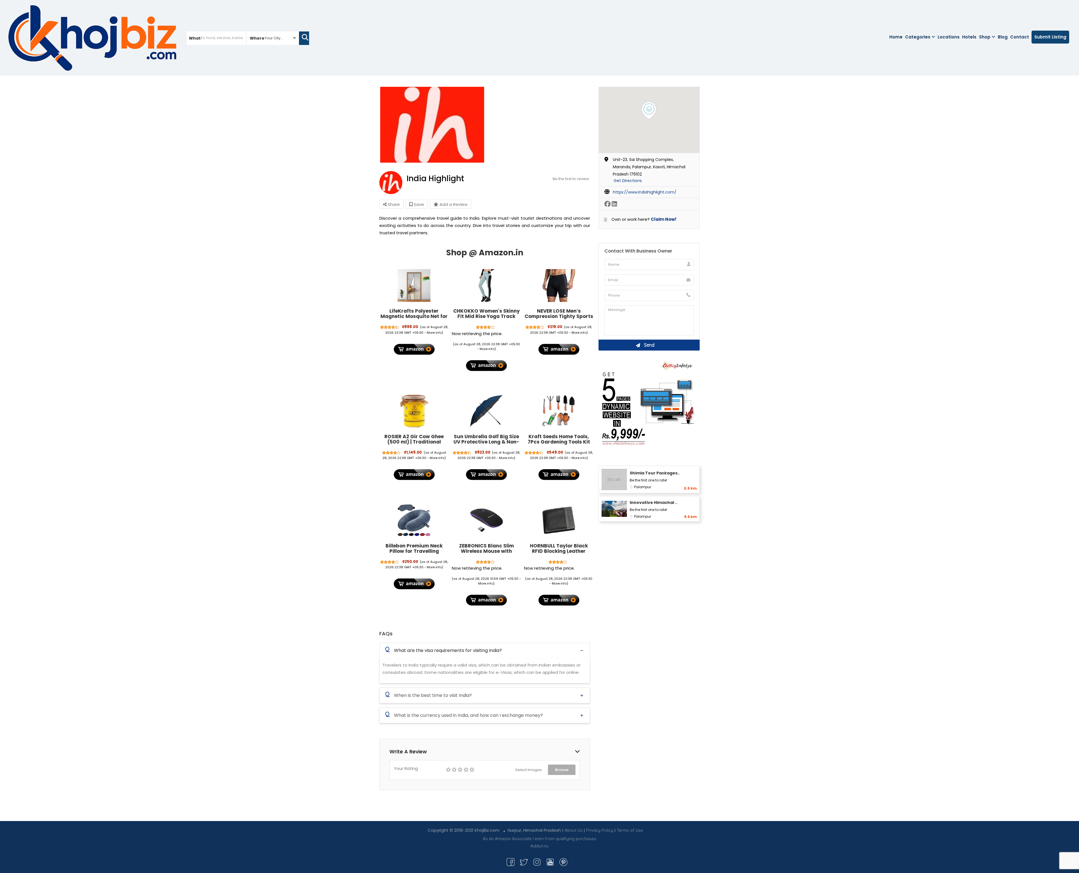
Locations (949, 37)
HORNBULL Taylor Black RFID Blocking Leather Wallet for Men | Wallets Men (558, 553)
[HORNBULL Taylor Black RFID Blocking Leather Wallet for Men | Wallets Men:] (559, 520)
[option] (432, 125)
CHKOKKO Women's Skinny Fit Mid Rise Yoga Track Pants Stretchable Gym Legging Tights (486, 319)
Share (393, 204)
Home (896, 37)
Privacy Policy (599, 830)
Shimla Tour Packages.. (655, 473)
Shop (984, 37)
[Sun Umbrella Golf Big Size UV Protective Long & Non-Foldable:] (486, 411)
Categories (917, 37)
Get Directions (628, 180)
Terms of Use (630, 830)
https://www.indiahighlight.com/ (644, 192)
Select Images (528, 769)
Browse (561, 769)
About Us (573, 830)
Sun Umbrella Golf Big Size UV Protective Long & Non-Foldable (486, 441)
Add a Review (453, 204)
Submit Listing (1050, 37)
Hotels (969, 37)
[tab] (484, 650)
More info (434, 332)
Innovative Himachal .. (653, 502)
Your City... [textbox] (274, 38)
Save (418, 204)
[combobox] (272, 37)
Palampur (642, 487)
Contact (1019, 37)
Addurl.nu (539, 846)
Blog (1003, 37)
